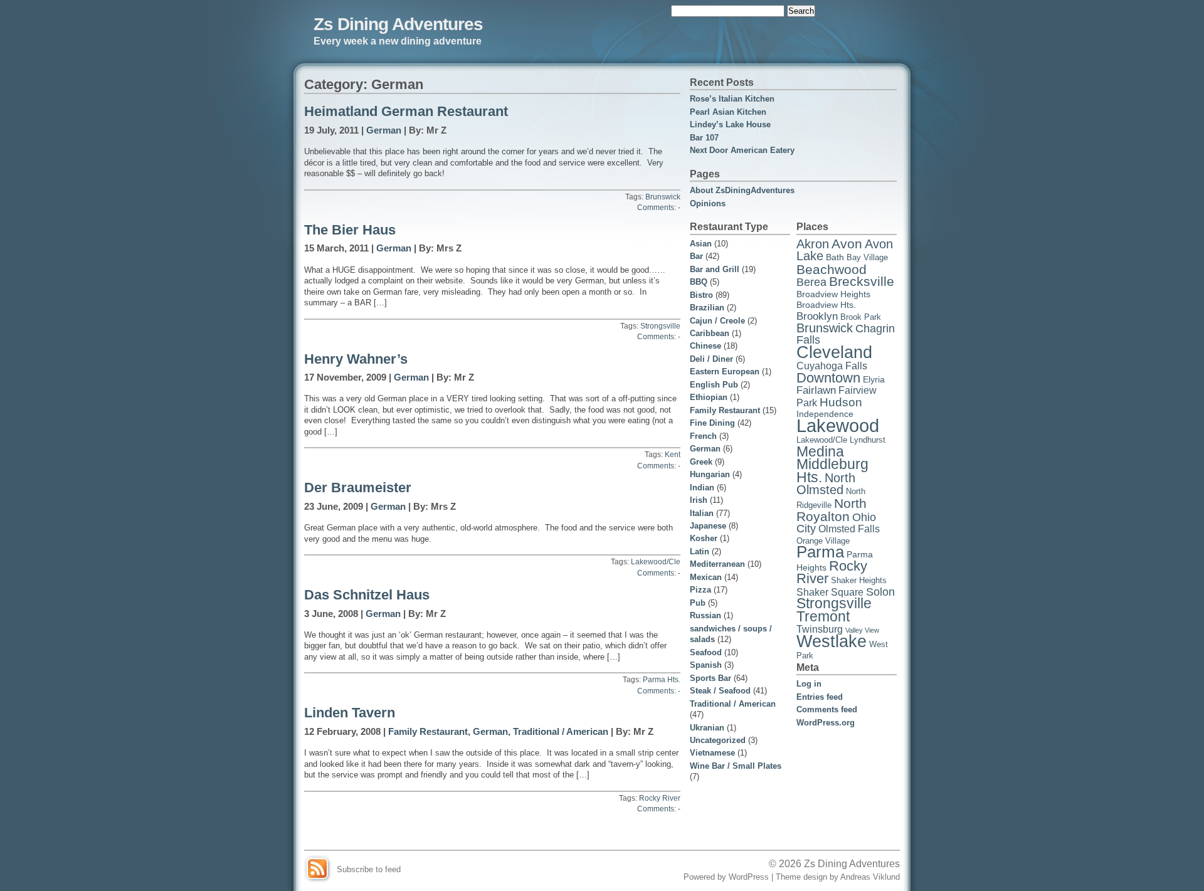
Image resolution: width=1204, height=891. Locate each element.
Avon (847, 243)
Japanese (708, 525)
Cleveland (834, 352)
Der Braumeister (357, 487)
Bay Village (867, 257)
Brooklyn (817, 316)
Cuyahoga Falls (831, 366)
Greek (701, 462)
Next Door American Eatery (742, 150)
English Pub (714, 384)
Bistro (701, 295)
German (383, 130)
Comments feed (826, 709)
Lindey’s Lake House (730, 124)
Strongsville (660, 326)
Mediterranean (717, 564)
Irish (698, 500)
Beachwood (831, 269)
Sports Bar (710, 678)
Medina (820, 452)
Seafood (706, 652)
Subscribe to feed (369, 869)
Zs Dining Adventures (398, 24)
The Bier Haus (350, 230)
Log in (808, 683)
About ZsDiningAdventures (742, 190)
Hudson (841, 402)
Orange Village (823, 541)
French (703, 436)
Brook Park (860, 317)
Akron (812, 244)
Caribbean (709, 333)
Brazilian (707, 307)
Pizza (700, 589)
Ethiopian (708, 397)
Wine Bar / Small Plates (735, 766)
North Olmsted (825, 484)
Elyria (874, 379)
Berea (811, 282)
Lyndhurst (867, 440)
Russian (705, 615)
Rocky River (659, 798)
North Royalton (831, 510)
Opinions (708, 203)
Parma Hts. (661, 679)
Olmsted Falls (849, 529)
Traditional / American (560, 732)
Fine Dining (712, 423)
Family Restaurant (428, 732)
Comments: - (658, 207)
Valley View (862, 630)
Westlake (831, 641)
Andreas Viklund (870, 877)
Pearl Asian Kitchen (728, 112)
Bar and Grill (714, 269)
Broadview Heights (833, 294)
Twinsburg (819, 629)
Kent (672, 454)
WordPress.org (825, 722)
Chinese (705, 346)
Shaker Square (829, 592)
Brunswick (662, 196)
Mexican (706, 577)
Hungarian (710, 474)
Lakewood (837, 425)
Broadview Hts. (826, 305)
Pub (697, 603)
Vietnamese (712, 752)
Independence (824, 414)
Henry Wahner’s (356, 359)
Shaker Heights (859, 580)
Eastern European (724, 371)
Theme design (801, 877)
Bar (696, 256)
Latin (699, 551)
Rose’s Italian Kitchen (732, 98)
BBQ (698, 282)
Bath (835, 257)
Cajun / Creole (717, 320)
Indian (702, 487)
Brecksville (861, 281)
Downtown (828, 378)
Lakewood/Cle (655, 561)
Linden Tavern (349, 712)
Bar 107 (704, 137)
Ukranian (707, 727)
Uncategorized (718, 740)
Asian (701, 243)
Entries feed (819, 697)
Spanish (706, 665)
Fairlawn (816, 390)
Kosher (703, 538)
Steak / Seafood (720, 690)
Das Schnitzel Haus (367, 595)
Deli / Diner (711, 359)
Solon (880, 592)
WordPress (749, 877)
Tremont (823, 616)
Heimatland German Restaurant (406, 111)
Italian (702, 513)
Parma (820, 552)
